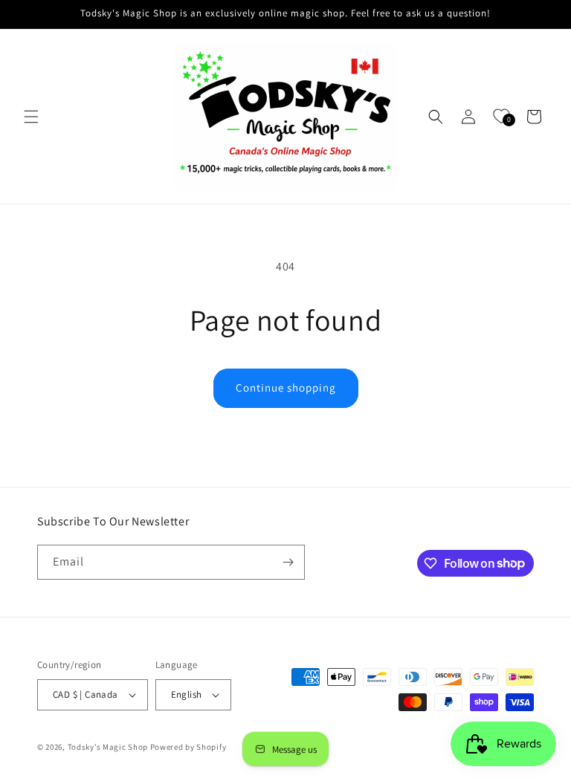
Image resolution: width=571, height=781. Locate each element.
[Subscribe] (287, 562)
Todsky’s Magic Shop (108, 747)
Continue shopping (286, 387)
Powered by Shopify (188, 747)
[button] (31, 116)
